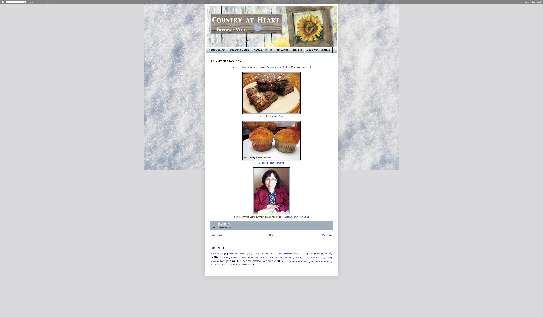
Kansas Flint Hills (263, 50)
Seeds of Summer (300, 261)
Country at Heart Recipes (278, 67)
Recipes (297, 50)
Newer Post (216, 235)
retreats (285, 262)
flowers (222, 257)
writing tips (246, 264)
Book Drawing (267, 254)
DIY (318, 254)
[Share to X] (223, 224)
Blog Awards (253, 254)
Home (272, 235)
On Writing (282, 50)
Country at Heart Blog (318, 50)
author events (217, 254)
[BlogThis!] (221, 224)
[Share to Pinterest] (229, 224)
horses (234, 257)
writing (217, 264)
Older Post (327, 235)
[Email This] (218, 224)
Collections (301, 254)
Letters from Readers (282, 257)
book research (285, 254)
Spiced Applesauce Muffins (271, 163)
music (301, 257)
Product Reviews (316, 258)
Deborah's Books (239, 50)
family (328, 253)
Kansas (244, 258)
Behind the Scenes (237, 254)
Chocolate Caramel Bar (271, 116)
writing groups (230, 264)
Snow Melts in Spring (322, 261)
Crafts (311, 254)
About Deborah (217, 50)
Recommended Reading (256, 261)
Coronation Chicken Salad (297, 217)
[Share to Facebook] (226, 224)
